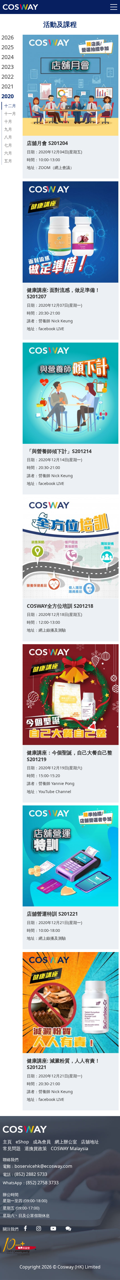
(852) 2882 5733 (31, 1174)
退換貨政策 (36, 1148)
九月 (8, 129)
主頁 (7, 1142)
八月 (8, 137)
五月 (8, 160)
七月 (8, 145)
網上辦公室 (66, 1142)
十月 (8, 121)
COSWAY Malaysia (69, 1148)
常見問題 (12, 1148)
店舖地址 (90, 1142)
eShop (22, 1142)
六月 (8, 153)
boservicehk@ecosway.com (43, 1166)
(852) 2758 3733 (42, 1183)
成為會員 (42, 1142)
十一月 (10, 113)
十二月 (10, 105)
